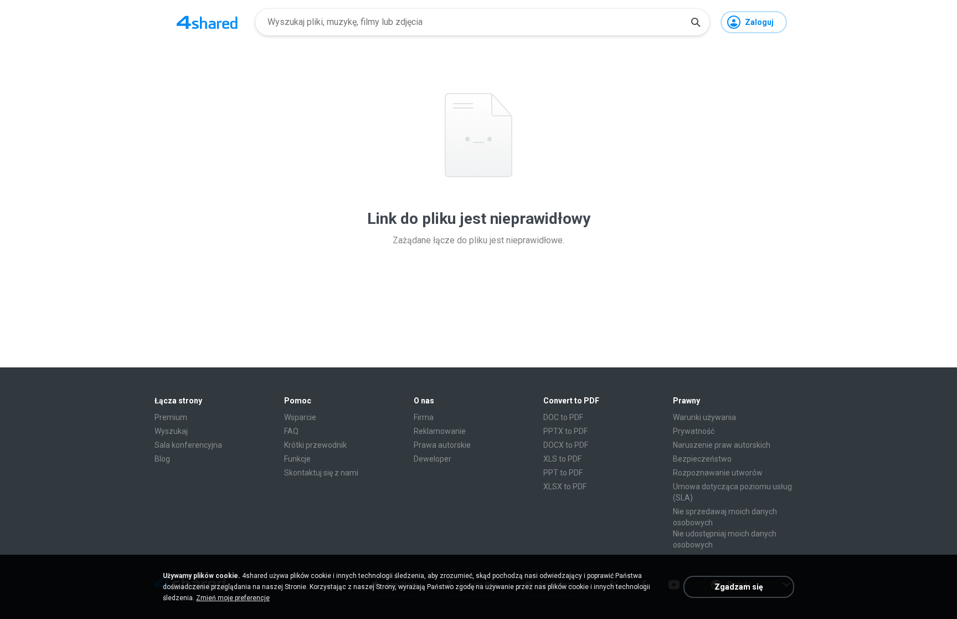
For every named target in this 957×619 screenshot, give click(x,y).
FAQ (291, 431)
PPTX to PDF (565, 431)
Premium (171, 417)
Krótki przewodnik (315, 445)
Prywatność (693, 431)
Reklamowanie (440, 431)
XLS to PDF (562, 458)
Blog (162, 458)
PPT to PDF (563, 472)
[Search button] (695, 22)
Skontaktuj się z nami (321, 472)
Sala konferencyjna (188, 445)
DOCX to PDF (565, 445)
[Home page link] (207, 22)
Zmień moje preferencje (233, 598)
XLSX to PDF (564, 486)
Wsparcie (300, 417)
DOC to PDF (563, 417)
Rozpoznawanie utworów (718, 472)
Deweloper (432, 458)
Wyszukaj (171, 431)
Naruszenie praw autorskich (721, 445)
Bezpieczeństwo (702, 458)
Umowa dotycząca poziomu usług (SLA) (732, 492)
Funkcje (297, 458)
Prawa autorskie (442, 445)
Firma (424, 417)
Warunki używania (704, 417)
